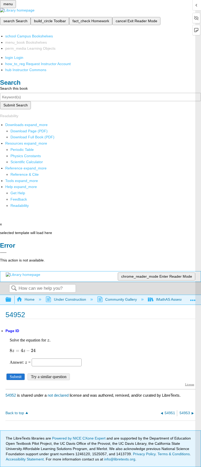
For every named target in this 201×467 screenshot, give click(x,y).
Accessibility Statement (25, 459)
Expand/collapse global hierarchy (11, 300)
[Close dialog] (3, 252)
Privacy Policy (144, 454)
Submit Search (15, 105)
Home (30, 299)
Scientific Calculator (26, 162)
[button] (18, 199)
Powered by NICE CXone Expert (79, 438)
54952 (10, 395)
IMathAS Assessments (174, 299)
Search (14, 288)
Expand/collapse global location (193, 298)
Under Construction (70, 299)
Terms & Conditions (174, 454)
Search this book (14, 88)
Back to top (14, 413)
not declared (59, 395)
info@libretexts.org (119, 459)
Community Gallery (121, 299)
